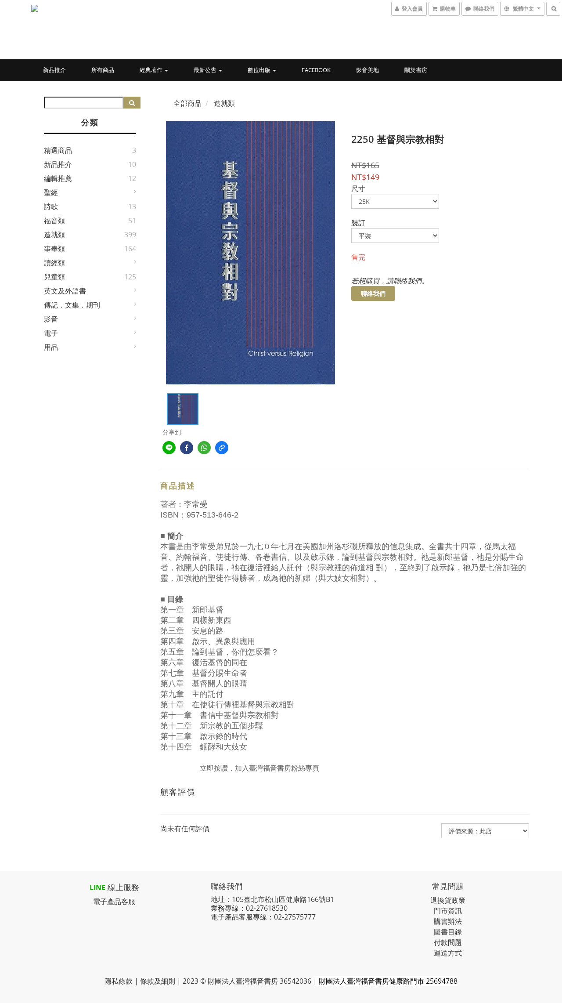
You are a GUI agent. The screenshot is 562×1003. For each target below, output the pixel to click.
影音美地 (367, 70)
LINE (97, 887)
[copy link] (221, 447)
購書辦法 (448, 921)
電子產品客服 (114, 901)
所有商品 (102, 70)
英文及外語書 (65, 291)
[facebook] (186, 447)
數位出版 (260, 70)
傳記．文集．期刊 (72, 305)
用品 (51, 347)
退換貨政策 (447, 900)
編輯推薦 (58, 178)
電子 (51, 333)
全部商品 (187, 103)
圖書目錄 (448, 932)
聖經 (51, 192)
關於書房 (415, 70)
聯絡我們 (373, 293)
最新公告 (206, 70)
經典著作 (152, 70)
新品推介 (54, 70)
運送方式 (448, 953)
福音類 (54, 220)
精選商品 (58, 150)
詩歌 (51, 206)
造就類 (54, 234)
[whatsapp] (204, 447)
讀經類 (54, 263)
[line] (169, 447)
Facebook (316, 70)
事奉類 (54, 248)
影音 (51, 319)
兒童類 (54, 277)
